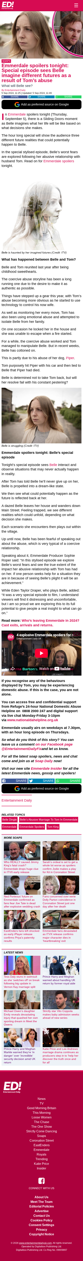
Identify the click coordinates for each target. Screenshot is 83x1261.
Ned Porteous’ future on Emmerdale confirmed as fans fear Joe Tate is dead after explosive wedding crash (22, 901)
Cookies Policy (41, 1220)
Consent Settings (41, 1225)
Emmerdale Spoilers (31, 826)
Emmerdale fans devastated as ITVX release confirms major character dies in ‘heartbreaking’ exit (60, 936)
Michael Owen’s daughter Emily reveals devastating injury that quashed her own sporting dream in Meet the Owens (21, 1017)
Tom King (53, 826)
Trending (42, 1159)
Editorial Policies (41, 1206)
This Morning (42, 1112)
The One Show (41, 1126)
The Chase (41, 1122)
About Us (41, 1197)
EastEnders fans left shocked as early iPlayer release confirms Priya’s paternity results (21, 936)
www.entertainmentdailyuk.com (35, 1243)
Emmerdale (17, 114)
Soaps (6, 61)
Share (15, 96)
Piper (70, 358)
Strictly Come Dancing (41, 1131)
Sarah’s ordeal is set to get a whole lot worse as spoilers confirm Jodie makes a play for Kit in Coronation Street (60, 867)
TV (42, 1103)
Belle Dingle (9, 819)
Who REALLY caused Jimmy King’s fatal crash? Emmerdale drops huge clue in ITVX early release (21, 867)
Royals (41, 1154)
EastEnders (42, 1145)
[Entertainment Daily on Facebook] (41, 1180)
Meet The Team (41, 1201)
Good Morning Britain (41, 1108)
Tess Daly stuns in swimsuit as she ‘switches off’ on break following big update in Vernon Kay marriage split (22, 981)
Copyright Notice (41, 1234)
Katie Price (41, 1163)
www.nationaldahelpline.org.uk (32, 720)
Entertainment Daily (15, 90)
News (42, 1098)
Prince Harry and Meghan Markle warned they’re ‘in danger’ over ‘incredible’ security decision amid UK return (19, 1055)
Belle (53, 465)
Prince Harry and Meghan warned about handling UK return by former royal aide (59, 980)
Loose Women (42, 1117)
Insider (41, 1168)
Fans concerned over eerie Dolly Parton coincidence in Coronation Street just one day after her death (59, 901)
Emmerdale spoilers (58, 161)
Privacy (41, 1229)
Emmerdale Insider (46, 768)
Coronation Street (42, 1140)
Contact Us (41, 1215)
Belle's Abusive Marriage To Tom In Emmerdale (48, 819)
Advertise (42, 1211)
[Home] (8, 5)
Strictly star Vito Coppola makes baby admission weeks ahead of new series (61, 1014)
